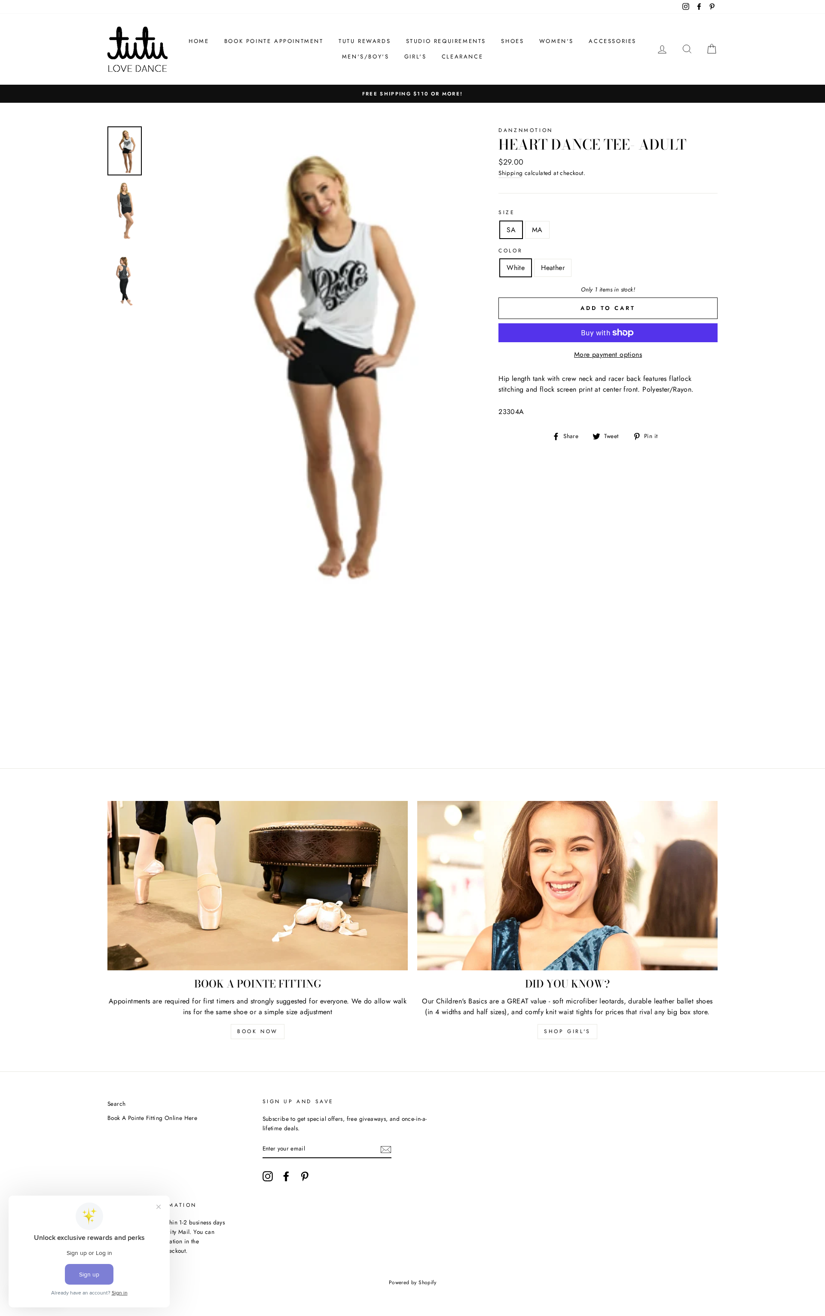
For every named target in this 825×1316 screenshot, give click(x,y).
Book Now (257, 1031)
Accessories (612, 41)
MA (537, 230)
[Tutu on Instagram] (268, 1176)
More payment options (608, 354)
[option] (412, 93)
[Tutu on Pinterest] (304, 1176)
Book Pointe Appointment (274, 41)
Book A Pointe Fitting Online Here (152, 1118)
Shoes (512, 41)
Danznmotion (525, 130)
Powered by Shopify (412, 1282)
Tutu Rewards (365, 41)
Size (506, 212)
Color (510, 251)
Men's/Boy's (365, 56)
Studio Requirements (446, 41)
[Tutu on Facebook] (286, 1176)
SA (511, 230)
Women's (556, 41)
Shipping (510, 173)
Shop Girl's (567, 1031)
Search (116, 1103)
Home (199, 41)
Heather (553, 268)
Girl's (415, 56)
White (516, 268)
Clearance (462, 56)
